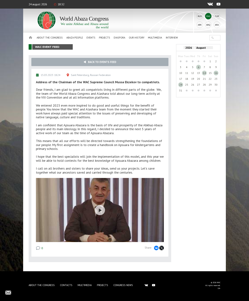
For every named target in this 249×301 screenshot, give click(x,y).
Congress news (123, 285)
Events (91, 37)
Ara (217, 24)
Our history (136, 37)
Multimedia (155, 37)
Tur (217, 16)
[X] (161, 248)
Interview (172, 37)
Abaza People (74, 37)
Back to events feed (101, 62)
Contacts (66, 285)
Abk (200, 24)
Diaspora (119, 37)
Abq (208, 24)
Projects (104, 37)
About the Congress (50, 37)
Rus (200, 16)
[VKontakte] (156, 248)
